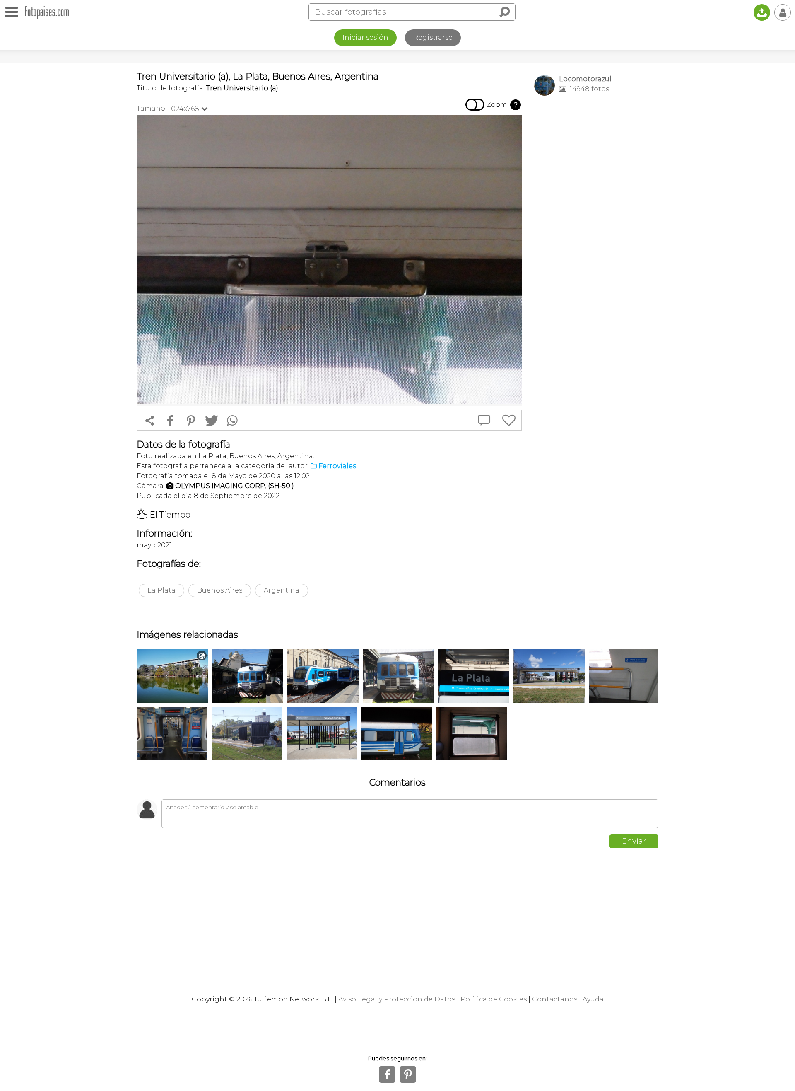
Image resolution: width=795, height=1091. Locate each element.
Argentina (281, 590)
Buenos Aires (219, 590)
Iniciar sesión (365, 37)
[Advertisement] (596, 232)
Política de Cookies (493, 999)
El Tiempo (163, 515)
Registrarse (433, 37)
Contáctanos (554, 999)
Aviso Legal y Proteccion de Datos (396, 999)
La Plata (161, 590)
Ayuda (593, 999)
